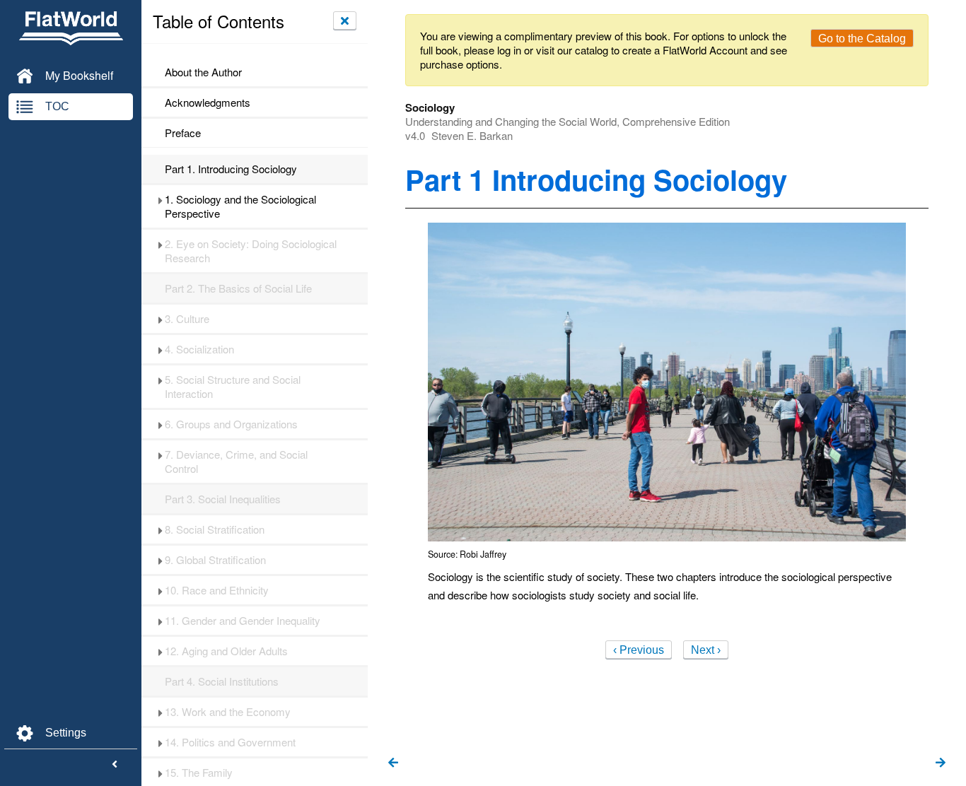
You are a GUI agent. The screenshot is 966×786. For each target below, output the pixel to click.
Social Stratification (214, 529)
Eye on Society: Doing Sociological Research (251, 251)
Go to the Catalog (862, 39)
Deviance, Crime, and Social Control (236, 461)
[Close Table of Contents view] (344, 20)
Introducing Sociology (231, 169)
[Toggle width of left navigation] (114, 764)
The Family (199, 773)
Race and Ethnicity (217, 590)
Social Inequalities (223, 499)
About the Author (203, 72)
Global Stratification (215, 560)
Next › (706, 650)
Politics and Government (230, 742)
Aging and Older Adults (226, 651)
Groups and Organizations (231, 424)
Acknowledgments (207, 102)
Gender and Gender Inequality (242, 621)
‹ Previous (638, 650)
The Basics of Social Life (238, 288)
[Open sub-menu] (160, 199)
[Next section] (940, 763)
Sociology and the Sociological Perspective (240, 206)
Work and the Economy (228, 712)
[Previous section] (393, 763)
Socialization (199, 349)
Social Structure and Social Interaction (233, 387)
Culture (187, 319)
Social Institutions (222, 681)
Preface (183, 133)
